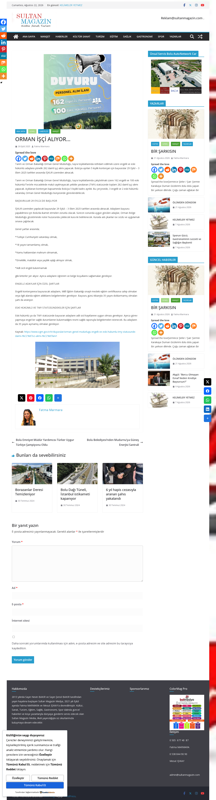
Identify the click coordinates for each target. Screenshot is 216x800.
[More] (71, 159)
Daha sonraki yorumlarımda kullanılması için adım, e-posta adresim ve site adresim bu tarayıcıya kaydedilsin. (72, 646)
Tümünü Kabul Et (35, 785)
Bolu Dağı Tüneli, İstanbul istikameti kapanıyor (75, 494)
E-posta (18, 604)
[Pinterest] (45, 159)
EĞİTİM (114, 36)
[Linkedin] (38, 159)
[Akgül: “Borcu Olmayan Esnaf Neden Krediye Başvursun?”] (159, 380)
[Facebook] (18, 159)
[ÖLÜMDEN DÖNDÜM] (159, 204)
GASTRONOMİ (145, 36)
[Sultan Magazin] (16, 37)
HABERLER (62, 36)
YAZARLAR (175, 36)
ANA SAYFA (29, 36)
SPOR (161, 36)
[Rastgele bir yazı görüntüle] (200, 37)
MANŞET (45, 36)
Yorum (17, 542)
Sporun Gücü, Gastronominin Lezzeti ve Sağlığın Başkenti (187, 239)
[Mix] (58, 159)
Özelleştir (18, 778)
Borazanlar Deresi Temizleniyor (29, 491)
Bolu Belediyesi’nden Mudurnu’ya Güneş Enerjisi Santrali (113, 442)
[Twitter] (25, 159)
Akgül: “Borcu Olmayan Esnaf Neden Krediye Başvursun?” (186, 378)
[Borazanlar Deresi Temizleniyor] (32, 465)
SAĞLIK (127, 36)
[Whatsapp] (65, 159)
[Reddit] (32, 159)
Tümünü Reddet (47, 778)
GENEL (32, 131)
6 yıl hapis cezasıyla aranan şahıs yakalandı (121, 494)
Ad (15, 588)
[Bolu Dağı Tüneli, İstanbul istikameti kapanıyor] (77, 465)
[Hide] (1, 82)
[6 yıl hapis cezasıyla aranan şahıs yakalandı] (123, 465)
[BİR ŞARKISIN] (176, 124)
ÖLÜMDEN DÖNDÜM (184, 202)
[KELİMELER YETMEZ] (159, 222)
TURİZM (100, 36)
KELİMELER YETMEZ (71, 5)
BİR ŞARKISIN (163, 151)
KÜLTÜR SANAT (81, 36)
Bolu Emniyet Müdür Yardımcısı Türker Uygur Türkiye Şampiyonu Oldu (45, 442)
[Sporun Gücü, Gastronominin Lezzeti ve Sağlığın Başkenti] (159, 241)
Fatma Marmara (41, 146)
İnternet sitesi (21, 620)
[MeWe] (51, 159)
